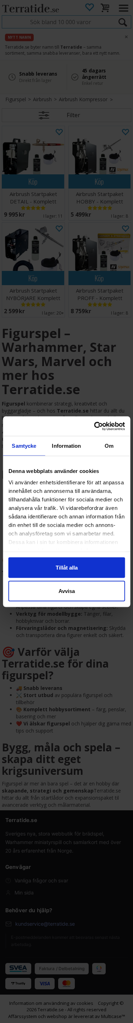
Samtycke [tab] (24, 446)
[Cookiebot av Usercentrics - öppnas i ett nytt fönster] (95, 426)
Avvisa (67, 591)
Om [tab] (109, 446)
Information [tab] (66, 446)
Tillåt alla (67, 568)
